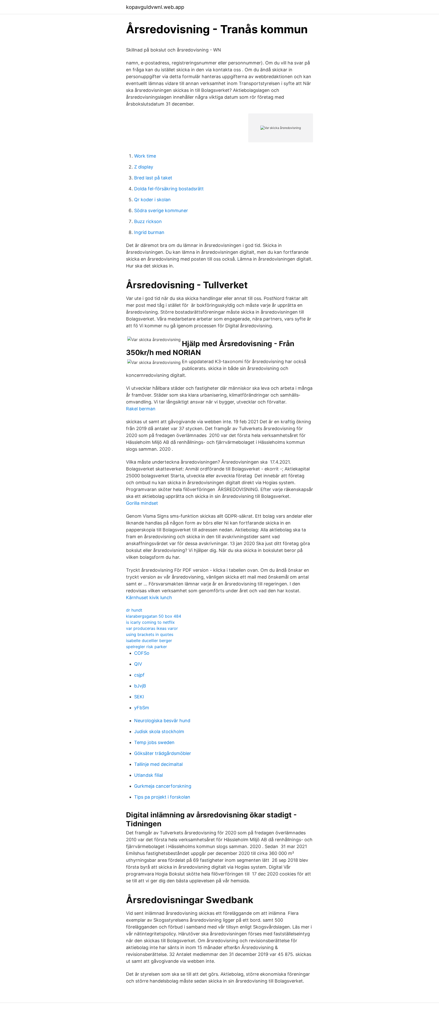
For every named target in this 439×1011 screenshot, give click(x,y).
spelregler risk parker (146, 646)
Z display (143, 167)
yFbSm (141, 707)
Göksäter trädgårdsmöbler (162, 753)
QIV (138, 664)
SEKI (139, 696)
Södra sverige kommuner (161, 210)
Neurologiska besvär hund (162, 720)
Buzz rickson (148, 221)
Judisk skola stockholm (159, 731)
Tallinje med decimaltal (158, 764)
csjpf (139, 675)
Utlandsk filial (148, 775)
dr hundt (134, 610)
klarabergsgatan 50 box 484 (153, 616)
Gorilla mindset (142, 503)
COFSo (141, 653)
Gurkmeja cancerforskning (162, 786)
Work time (145, 156)
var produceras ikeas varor (152, 628)
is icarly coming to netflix (150, 622)
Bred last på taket (153, 177)
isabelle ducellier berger (149, 640)
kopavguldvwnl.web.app (155, 7)
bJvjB (140, 685)
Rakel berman (140, 408)
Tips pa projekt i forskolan (162, 797)
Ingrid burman (149, 232)
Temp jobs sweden (154, 742)
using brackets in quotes (149, 634)
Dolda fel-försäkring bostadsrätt (169, 188)
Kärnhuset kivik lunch (149, 597)
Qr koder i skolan (152, 199)
